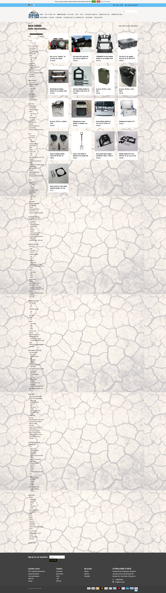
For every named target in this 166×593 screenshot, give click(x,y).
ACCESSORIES (31, 71)
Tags (57, 578)
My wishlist (87, 576)
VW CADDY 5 (31, 438)
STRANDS (32, 502)
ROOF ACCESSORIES (33, 537)
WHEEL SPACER (33, 88)
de (29, 5)
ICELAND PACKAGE (32, 53)
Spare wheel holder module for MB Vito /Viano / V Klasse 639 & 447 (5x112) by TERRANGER (104, 155)
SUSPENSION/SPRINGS (33, 52)
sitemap (30, 581)
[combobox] (130, 11)
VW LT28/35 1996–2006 (34, 487)
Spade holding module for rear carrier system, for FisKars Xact (103, 122)
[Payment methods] (89, 588)
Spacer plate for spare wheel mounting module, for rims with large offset (58, 187)
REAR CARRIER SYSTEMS (34, 234)
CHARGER (31, 519)
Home (41, 14)
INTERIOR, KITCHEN (33, 100)
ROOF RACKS (31, 74)
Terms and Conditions (33, 576)
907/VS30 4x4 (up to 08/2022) (36, 264)
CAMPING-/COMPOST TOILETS (35, 533)
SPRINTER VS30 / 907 (104, 14)
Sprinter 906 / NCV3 (116, 14)
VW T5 (81, 14)
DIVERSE (31, 508)
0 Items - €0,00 (119, 5)
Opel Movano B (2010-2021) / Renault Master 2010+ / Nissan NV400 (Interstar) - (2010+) (36, 421)
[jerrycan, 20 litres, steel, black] (128, 76)
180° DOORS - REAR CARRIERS (35, 287)
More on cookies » (106, 1)
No (98, 1)
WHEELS (30, 55)
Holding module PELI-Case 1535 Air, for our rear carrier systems (127, 155)
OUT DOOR (31, 521)
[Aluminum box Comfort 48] (128, 108)
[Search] (123, 11)
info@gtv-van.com (120, 582)
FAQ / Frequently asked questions (36, 571)
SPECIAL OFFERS (98, 17)
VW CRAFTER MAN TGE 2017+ (34, 219)
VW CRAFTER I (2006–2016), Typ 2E (36, 240)
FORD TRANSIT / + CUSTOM (47, 17)
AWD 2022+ (32, 252)
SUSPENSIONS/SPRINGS (34, 224)
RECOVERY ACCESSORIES (34, 510)
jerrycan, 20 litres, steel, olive (103, 90)
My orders (86, 574)
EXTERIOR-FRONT (32, 279)
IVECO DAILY (31, 425)
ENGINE (30, 147)
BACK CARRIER (134, 26)
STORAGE (31, 535)
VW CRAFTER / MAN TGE (91, 14)
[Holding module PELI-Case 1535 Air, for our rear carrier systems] (128, 141)
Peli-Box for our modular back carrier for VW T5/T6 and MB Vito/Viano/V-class (127, 57)
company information (33, 574)
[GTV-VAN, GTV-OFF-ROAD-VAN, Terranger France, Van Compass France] (33, 14)
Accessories (88, 17)
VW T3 (30, 474)
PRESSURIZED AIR (32, 512)
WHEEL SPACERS (33, 58)
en (31, 5)
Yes (94, 1)
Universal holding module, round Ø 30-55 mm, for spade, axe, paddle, (57, 155)
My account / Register (132, 5)
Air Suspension (32, 135)
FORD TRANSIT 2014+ (33, 352)
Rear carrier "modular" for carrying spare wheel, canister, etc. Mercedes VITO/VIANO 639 (58, 57)
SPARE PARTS (31, 76)
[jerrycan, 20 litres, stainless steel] (58, 108)
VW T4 (30, 446)
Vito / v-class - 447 (50, 14)
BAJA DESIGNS (32, 499)
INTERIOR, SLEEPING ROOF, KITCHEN (36, 73)
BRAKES (31, 277)
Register (86, 571)
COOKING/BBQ (32, 523)
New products (59, 574)
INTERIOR (32, 484)
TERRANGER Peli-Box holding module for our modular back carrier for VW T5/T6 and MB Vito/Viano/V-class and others (104, 57)
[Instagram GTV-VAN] (136, 557)
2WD (31, 140)
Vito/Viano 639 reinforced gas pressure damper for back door (80, 57)
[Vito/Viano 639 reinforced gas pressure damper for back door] (81, 43)
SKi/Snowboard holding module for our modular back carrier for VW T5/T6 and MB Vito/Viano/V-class (58, 90)
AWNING (31, 517)
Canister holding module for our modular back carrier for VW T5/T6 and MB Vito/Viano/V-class (81, 90)
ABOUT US (31, 578)
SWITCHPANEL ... (33, 506)
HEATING (31, 528)
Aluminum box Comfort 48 (126, 121)
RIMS (31, 59)
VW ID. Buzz (31, 418)
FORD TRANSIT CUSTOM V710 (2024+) (36, 368)
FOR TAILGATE (32, 120)
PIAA (31, 504)
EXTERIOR (31, 69)
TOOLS (30, 515)
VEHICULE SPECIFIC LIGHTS (34, 67)
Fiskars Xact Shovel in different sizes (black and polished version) (80, 155)
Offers (58, 576)
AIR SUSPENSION (32, 48)
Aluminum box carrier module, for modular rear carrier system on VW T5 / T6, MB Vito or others (80, 122)
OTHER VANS (58, 17)
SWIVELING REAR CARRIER (34, 203)
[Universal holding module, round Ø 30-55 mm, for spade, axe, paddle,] (58, 141)
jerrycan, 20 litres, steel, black (126, 90)
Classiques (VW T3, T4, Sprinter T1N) (73, 17)
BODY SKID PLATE (32, 65)
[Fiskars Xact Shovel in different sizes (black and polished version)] (81, 141)
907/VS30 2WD (33, 262)
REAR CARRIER (32, 117)
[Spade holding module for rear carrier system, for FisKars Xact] (105, 108)
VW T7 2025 (70, 14)
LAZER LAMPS (32, 501)
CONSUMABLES (32, 525)
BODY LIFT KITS (32, 50)
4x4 (31, 258)
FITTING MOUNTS (33, 531)
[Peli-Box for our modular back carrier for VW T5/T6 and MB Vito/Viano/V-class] (128, 43)
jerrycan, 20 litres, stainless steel (58, 122)
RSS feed (58, 581)
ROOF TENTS (31, 539)
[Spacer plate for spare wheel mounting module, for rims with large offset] (58, 173)
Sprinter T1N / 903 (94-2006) (35, 459)
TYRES (31, 61)
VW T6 (76, 14)
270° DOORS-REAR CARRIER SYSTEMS (37, 289)
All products (59, 571)
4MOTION (32, 141)
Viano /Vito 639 (61, 14)
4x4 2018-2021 (33, 250)
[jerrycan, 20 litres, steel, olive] (105, 76)
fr (34, 5)
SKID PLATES (32, 229)
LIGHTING (31, 497)
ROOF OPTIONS (32, 128)
